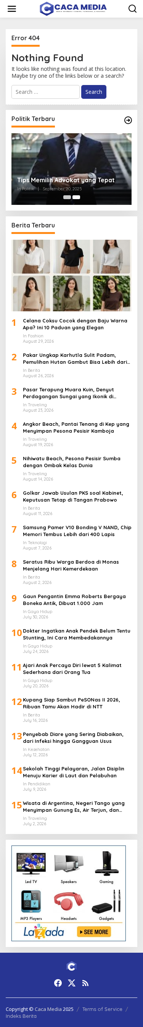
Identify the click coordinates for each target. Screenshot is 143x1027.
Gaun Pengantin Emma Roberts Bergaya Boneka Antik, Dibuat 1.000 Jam (74, 599)
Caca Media (48, 1009)
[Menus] (12, 9)
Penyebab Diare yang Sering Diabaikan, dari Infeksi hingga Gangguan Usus (73, 737)
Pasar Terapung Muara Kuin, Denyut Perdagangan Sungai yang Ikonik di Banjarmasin (68, 393)
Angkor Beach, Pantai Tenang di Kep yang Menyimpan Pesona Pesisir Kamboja (76, 427)
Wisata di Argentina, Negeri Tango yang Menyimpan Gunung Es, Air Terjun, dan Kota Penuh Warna (74, 806)
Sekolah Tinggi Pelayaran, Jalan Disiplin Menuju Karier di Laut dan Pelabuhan (73, 771)
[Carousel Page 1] (67, 197)
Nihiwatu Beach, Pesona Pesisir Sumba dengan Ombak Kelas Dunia (72, 461)
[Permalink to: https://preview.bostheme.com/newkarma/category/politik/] (128, 120)
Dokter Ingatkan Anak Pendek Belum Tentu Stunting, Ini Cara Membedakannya (76, 634)
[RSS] (85, 983)
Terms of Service (102, 1009)
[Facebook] (58, 983)
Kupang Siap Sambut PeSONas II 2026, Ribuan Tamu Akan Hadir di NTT (71, 703)
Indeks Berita (21, 1016)
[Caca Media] (73, 8)
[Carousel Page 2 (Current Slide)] (76, 197)
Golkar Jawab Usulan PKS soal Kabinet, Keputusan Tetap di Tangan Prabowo (73, 496)
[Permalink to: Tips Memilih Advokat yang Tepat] (71, 169)
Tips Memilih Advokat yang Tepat (66, 180)
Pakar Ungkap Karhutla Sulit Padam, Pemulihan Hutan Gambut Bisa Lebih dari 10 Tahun (75, 358)
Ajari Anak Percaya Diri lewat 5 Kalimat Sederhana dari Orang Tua (72, 668)
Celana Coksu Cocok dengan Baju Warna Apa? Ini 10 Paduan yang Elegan (75, 323)
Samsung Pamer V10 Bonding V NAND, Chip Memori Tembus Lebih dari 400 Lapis (77, 530)
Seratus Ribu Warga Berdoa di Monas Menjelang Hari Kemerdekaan (71, 565)
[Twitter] (72, 983)
